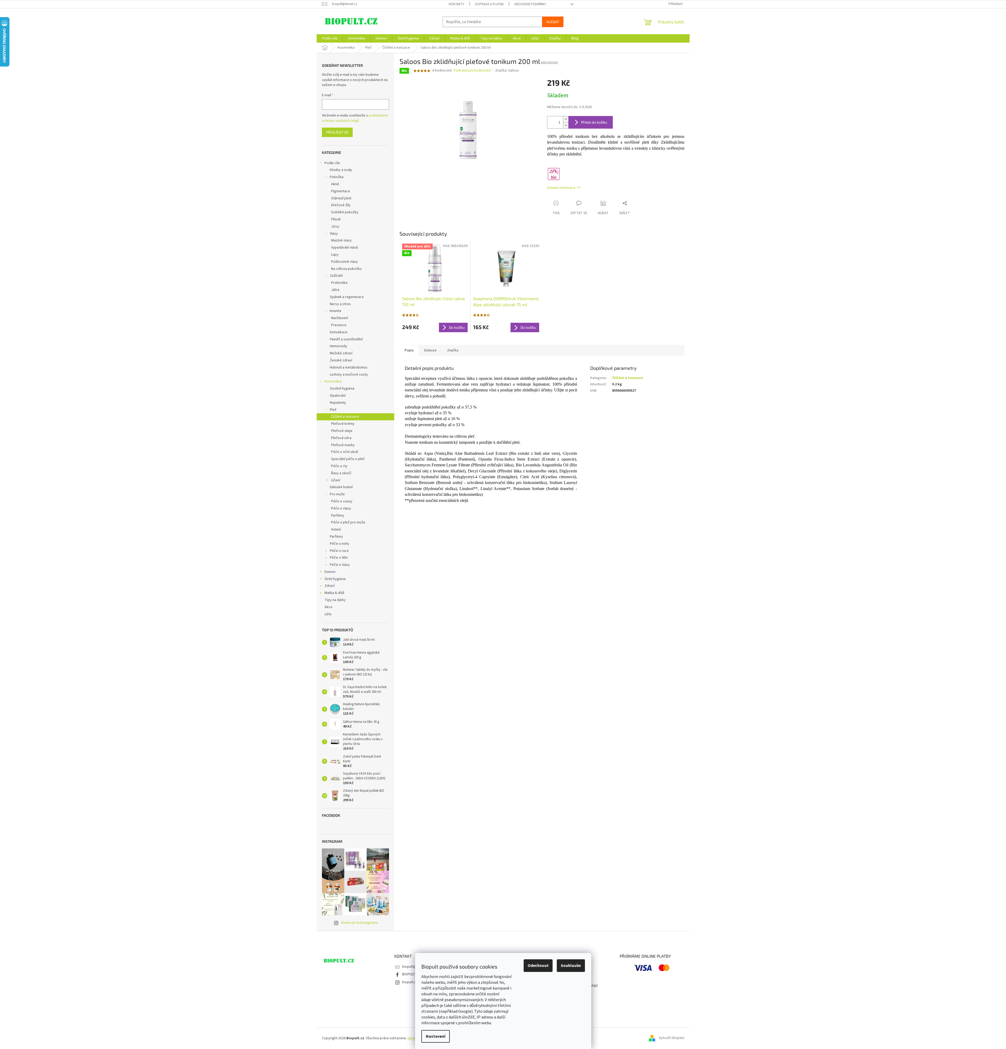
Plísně (336, 219)
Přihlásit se (337, 132)
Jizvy (335, 226)
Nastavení (435, 1036)
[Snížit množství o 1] (565, 125)
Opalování (338, 395)
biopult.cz (410, 982)
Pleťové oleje (341, 430)
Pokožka (336, 177)
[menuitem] (330, 38)
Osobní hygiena (342, 388)
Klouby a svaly (341, 170)
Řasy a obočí (341, 473)
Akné (335, 184)
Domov (330, 571)
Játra (335, 289)
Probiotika (339, 282)
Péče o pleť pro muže (348, 522)
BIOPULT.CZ (411, 974)
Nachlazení (339, 318)
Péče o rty (339, 466)
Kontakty (456, 4)
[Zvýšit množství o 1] (565, 119)
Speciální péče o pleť (348, 459)
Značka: (507, 70)
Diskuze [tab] (430, 350)
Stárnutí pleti (341, 198)
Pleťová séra (341, 438)
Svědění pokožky (344, 212)
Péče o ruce (339, 550)
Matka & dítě (334, 593)
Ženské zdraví (341, 360)
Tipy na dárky (335, 600)
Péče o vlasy (341, 508)
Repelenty (338, 402)
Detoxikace (338, 332)
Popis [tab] (409, 350)
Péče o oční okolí (344, 452)
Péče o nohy (339, 543)
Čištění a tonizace (345, 416)
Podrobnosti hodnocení (472, 70)
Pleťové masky (343, 445)
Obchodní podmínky (530, 4)
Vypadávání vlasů (344, 247)
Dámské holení (341, 487)
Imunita (335, 311)
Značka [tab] (452, 350)
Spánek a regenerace (347, 297)
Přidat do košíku (594, 122)
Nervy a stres (340, 304)
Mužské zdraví (341, 353)
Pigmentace (340, 191)
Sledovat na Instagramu (359, 922)
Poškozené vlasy (344, 261)
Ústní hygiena (335, 579)
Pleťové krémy (343, 423)
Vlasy (334, 233)
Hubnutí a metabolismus (348, 367)
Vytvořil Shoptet (671, 1038)
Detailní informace (561, 187)
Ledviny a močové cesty (349, 374)
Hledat (552, 21)
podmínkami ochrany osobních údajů (355, 118)
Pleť (333, 409)
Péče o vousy (341, 501)
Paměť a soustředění (346, 339)
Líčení (335, 480)
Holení (336, 529)
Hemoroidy (338, 346)
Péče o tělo (339, 557)
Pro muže (337, 494)
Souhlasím (571, 966)
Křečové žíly (341, 205)
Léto (328, 614)
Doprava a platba (489, 4)
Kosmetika (333, 381)
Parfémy (337, 515)
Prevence (338, 325)
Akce (328, 607)
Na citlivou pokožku (346, 268)
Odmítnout (538, 966)
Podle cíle (332, 163)
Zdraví (330, 585)
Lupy (334, 254)
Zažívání (336, 275)
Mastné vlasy (341, 240)
